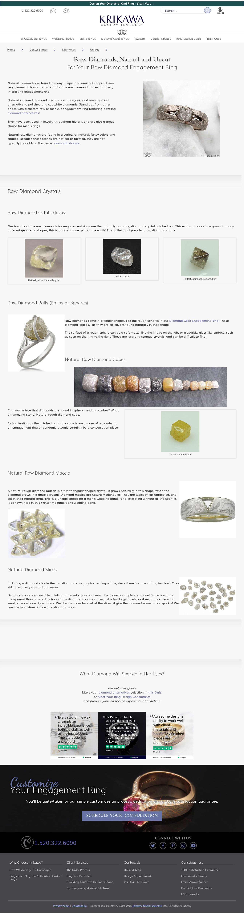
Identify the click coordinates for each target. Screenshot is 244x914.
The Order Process (78, 870)
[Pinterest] (173, 845)
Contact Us (132, 862)
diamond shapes (66, 143)
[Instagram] (183, 845)
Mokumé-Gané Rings (115, 38)
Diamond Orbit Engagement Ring (193, 320)
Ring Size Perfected (79, 876)
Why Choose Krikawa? (26, 862)
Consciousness (192, 862)
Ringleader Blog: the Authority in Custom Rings (36, 877)
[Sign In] (220, 9)
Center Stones (161, 38)
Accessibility (79, 905)
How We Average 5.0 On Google (30, 870)
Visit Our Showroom (136, 882)
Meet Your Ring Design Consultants (124, 696)
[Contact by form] (53, 10)
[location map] (66, 10)
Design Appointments (138, 876)
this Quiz (155, 692)
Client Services (77, 862)
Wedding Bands (63, 38)
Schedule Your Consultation (122, 816)
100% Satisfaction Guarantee (200, 870)
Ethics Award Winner (194, 882)
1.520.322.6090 (32, 10)
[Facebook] (163, 845)
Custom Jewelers (122, 25)
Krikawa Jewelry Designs (147, 905)
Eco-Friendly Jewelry (194, 876)
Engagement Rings (34, 38)
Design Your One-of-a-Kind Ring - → (122, 3)
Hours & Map (132, 870)
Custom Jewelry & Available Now (88, 888)
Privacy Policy (61, 905)
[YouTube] (193, 845)
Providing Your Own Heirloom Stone (90, 882)
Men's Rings (87, 38)
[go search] (207, 10)
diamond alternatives (23, 112)
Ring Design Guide (188, 38)
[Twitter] (152, 845)
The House (214, 38)
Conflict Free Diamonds (196, 888)
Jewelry (139, 38)
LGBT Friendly (190, 894)
